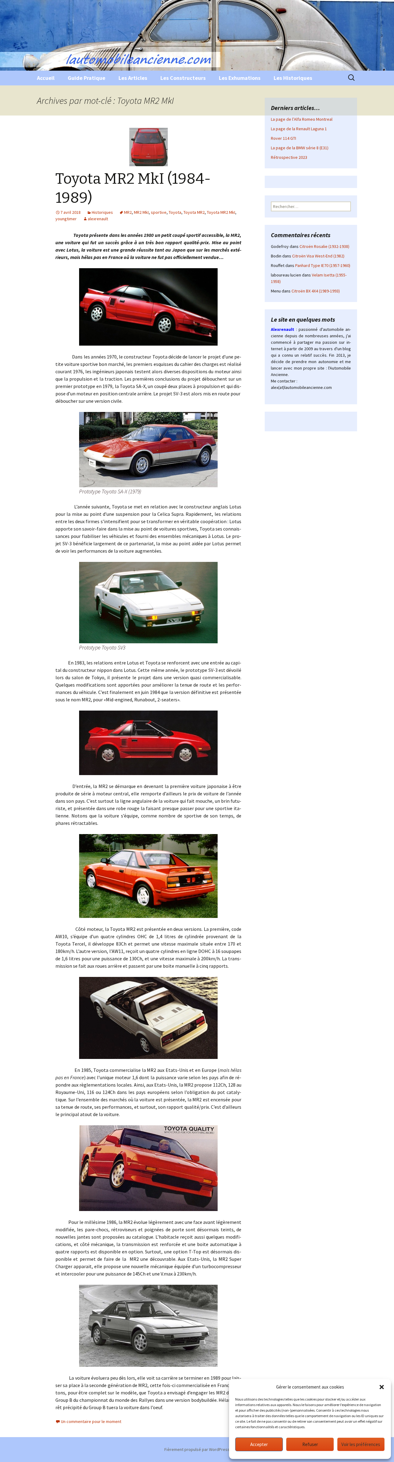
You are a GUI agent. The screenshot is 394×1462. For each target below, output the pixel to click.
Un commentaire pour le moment (91, 1421)
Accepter (259, 1444)
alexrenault (98, 218)
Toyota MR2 (194, 212)
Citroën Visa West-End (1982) (318, 256)
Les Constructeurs (183, 77)
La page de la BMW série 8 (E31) (299, 148)
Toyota (175, 212)
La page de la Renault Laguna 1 (299, 128)
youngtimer (66, 218)
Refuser (310, 1444)
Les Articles (133, 77)
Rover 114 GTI (283, 138)
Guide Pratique (86, 77)
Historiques (102, 212)
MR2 (128, 212)
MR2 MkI (141, 212)
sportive (159, 212)
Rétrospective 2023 (289, 157)
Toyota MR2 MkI (221, 212)
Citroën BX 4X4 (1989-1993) (315, 291)
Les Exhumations (239, 77)
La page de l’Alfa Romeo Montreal (301, 119)
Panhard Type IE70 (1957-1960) (322, 265)
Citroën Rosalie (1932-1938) (324, 246)
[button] (382, 1387)
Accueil (45, 77)
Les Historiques (293, 77)
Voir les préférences (360, 1444)
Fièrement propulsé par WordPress (197, 1449)
